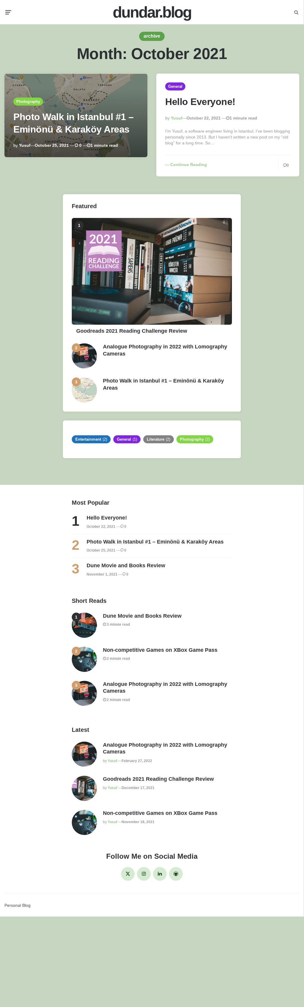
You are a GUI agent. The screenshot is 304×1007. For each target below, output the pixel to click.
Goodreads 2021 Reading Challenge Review (131, 331)
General (175, 86)
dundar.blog (152, 12)
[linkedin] (160, 874)
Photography (28, 101)
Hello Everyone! (200, 101)
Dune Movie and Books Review (126, 565)
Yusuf (25, 145)
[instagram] (144, 874)
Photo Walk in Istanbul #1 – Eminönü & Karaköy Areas (163, 384)
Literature (158, 439)
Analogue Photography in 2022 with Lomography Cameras (165, 350)
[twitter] (128, 874)
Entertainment (91, 439)
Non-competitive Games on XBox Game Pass (160, 650)
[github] (176, 874)
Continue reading (188, 164)
